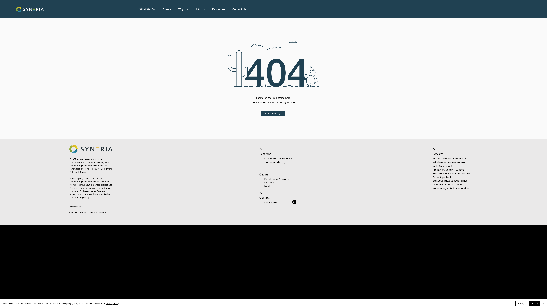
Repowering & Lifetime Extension (443, 188)
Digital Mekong (102, 212)
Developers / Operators (277, 179)
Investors (269, 182)
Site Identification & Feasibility (443, 158)
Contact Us (270, 202)
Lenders (268, 186)
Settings (521, 303)
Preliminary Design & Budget (443, 169)
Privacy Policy (112, 303)
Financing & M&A (442, 177)
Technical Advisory (274, 162)
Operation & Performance (443, 184)
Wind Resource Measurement (443, 162)
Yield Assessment (442, 166)
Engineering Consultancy (278, 158)
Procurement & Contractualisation (443, 173)
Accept (535, 303)
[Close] (543, 303)
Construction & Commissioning (443, 181)
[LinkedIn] (294, 202)
